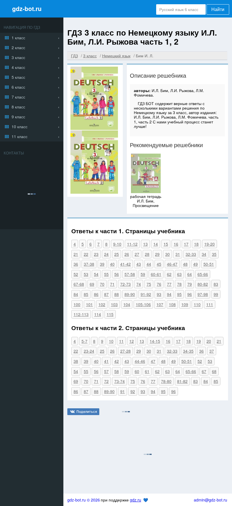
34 (204, 254)
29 (157, 254)
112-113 (81, 314)
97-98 (202, 294)
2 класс (18, 47)
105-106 (143, 304)
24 (106, 254)
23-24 (89, 351)
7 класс (18, 97)
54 (96, 274)
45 (159, 264)
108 (172, 304)
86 (96, 294)
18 (196, 244)
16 (176, 244)
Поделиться (86, 411)
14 (155, 244)
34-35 (188, 351)
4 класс (18, 67)
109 (184, 304)
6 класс (18, 87)
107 (159, 304)
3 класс (18, 57)
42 (116, 361)
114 (97, 314)
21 (76, 254)
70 (102, 284)
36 (76, 264)
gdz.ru (135, 500)
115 (110, 314)
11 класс (19, 136)
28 (147, 254)
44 (149, 264)
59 (143, 274)
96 (189, 294)
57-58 (129, 274)
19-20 (209, 244)
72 (106, 381)
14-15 (155, 341)
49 (195, 264)
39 (102, 264)
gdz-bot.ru (27, 8)
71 (112, 284)
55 (106, 274)
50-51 (208, 264)
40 (112, 264)
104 (126, 304)
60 (137, 371)
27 (137, 254)
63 (179, 274)
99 (216, 294)
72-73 (125, 284)
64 (189, 274)
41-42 (125, 264)
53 (86, 274)
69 (92, 284)
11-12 (132, 244)
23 (96, 254)
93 (159, 294)
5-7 (84, 341)
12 (131, 341)
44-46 (140, 361)
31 (177, 254)
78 (179, 284)
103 (114, 304)
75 (149, 284)
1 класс (18, 37)
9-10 (117, 244)
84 (76, 294)
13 (145, 244)
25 (116, 254)
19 (198, 341)
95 (179, 294)
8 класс (18, 107)
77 (169, 284)
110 (197, 304)
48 (185, 264)
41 (106, 361)
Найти (217, 9)
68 (214, 371)
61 (147, 371)
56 (116, 274)
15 (166, 244)
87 (106, 294)
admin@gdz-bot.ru (210, 500)
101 (89, 304)
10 (111, 341)
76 (159, 284)
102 (101, 304)
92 (132, 391)
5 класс (18, 77)
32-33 (191, 254)
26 (126, 254)
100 (77, 304)
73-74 (119, 381)
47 (153, 361)
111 (209, 304)
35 (214, 254)
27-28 (125, 351)
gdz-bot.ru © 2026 (83, 500)
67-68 (79, 284)
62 (169, 274)
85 (86, 294)
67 (204, 371)
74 (138, 284)
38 (76, 361)
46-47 (172, 264)
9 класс (18, 116)
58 (116, 371)
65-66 (202, 274)
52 (76, 274)
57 (106, 371)
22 (86, 254)
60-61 (156, 274)
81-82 (182, 381)
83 (216, 284)
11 (121, 341)
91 (122, 391)
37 (211, 351)
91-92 (146, 294)
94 (169, 294)
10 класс (19, 126)
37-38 (89, 264)
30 (167, 254)
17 (186, 244)
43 (138, 264)
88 (116, 294)
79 (189, 284)
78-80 (166, 381)
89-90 (129, 294)
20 (209, 341)
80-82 (202, 284)
